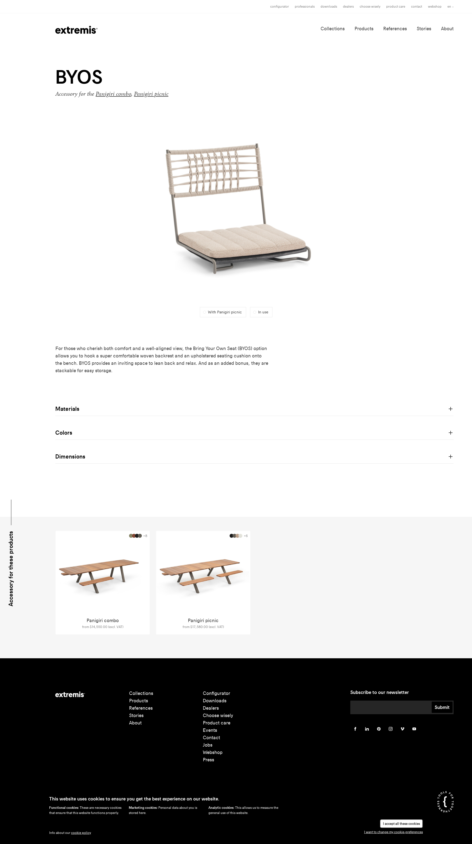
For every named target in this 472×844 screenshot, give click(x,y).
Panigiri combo (113, 94)
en (449, 6)
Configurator (279, 6)
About (447, 28)
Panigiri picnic (151, 94)
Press (208, 760)
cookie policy (81, 833)
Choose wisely (218, 715)
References (395, 28)
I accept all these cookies (401, 824)
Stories (424, 28)
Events (210, 730)
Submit (442, 707)
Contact (416, 6)
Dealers (348, 6)
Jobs (207, 745)
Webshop (435, 6)
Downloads (329, 6)
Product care (395, 6)
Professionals (305, 6)
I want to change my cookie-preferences (393, 832)
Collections (333, 28)
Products (363, 28)
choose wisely (370, 6)
